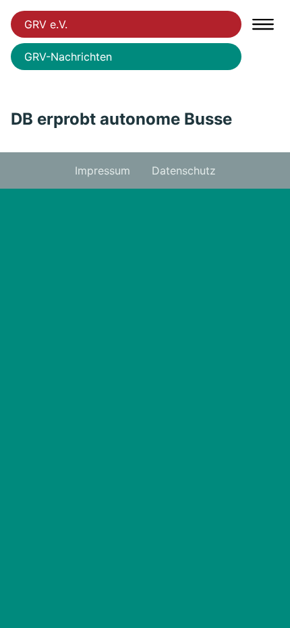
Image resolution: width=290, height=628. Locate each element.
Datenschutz (184, 170)
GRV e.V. (45, 24)
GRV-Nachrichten (68, 56)
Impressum (102, 170)
